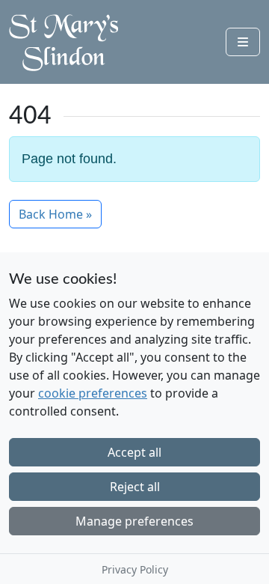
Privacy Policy (135, 569)
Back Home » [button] (55, 214)
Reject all (135, 486)
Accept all (134, 452)
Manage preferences (134, 521)
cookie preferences (92, 393)
